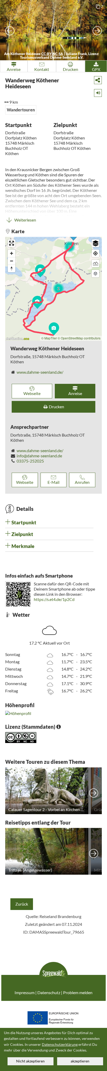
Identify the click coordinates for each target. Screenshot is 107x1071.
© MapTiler (49, 338)
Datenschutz (48, 992)
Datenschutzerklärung (60, 1044)
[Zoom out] (11, 261)
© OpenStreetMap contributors (79, 338)
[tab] (49, 522)
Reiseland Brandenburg (60, 916)
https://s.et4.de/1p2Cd (54, 599)
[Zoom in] (11, 253)
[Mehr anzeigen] (94, 790)
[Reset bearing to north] (11, 268)
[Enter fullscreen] (11, 243)
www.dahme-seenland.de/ (40, 372)
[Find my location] (95, 253)
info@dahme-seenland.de (39, 455)
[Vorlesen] (96, 91)
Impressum (25, 992)
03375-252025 (30, 460)
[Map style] (95, 243)
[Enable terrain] (95, 263)
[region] (53, 289)
